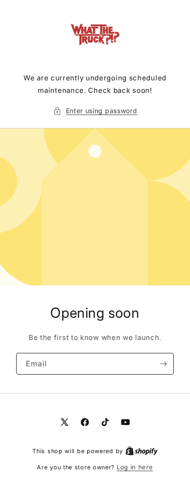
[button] (95, 110)
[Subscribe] (163, 364)
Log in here (135, 467)
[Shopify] (141, 451)
